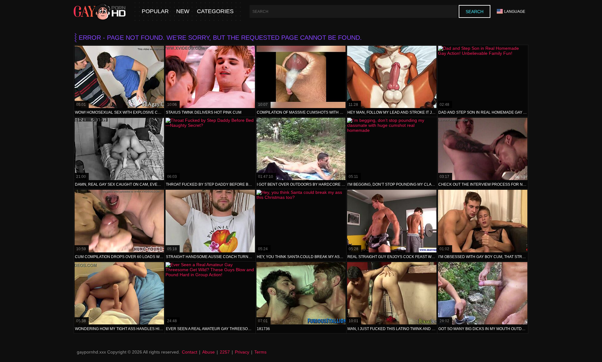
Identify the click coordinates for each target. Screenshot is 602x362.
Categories (215, 11)
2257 (225, 351)
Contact (189, 351)
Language (514, 11)
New (182, 11)
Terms (260, 351)
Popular (155, 11)
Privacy (242, 351)
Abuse (208, 351)
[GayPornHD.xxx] (100, 11)
